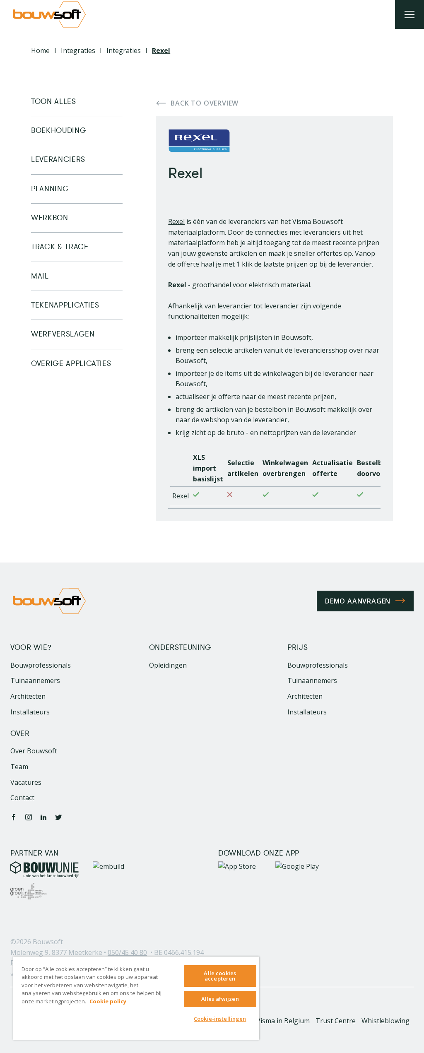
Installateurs (30, 711)
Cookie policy (107, 1001)
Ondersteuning (180, 648)
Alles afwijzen (220, 999)
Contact (22, 797)
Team (19, 766)
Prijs (297, 648)
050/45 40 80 (127, 952)
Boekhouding (58, 130)
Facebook (13, 817)
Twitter (58, 817)
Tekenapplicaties (65, 305)
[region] (136, 998)
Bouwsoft (48, 941)
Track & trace (59, 247)
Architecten (28, 696)
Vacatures (25, 782)
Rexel (176, 221)
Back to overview (204, 103)
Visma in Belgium (283, 1020)
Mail (40, 276)
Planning (50, 189)
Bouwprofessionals (40, 665)
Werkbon (49, 218)
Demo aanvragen (357, 601)
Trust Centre (336, 1020)
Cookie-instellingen (220, 1018)
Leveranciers (58, 159)
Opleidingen (168, 665)
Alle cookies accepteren (220, 975)
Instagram (28, 817)
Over (20, 734)
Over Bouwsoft (33, 750)
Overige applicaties (71, 363)
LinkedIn (43, 817)
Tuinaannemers (35, 680)
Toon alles (53, 102)
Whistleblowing (385, 1020)
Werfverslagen (62, 334)
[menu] (409, 14)
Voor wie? (30, 648)
